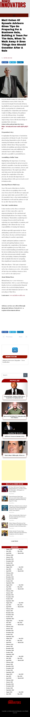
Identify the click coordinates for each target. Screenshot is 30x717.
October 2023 (9, 598)
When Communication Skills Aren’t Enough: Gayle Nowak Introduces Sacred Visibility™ (17, 517)
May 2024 (20, 587)
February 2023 (9, 608)
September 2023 (10, 600)
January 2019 (9, 682)
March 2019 (21, 678)
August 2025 (9, 567)
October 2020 (9, 652)
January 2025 (9, 575)
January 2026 (9, 557)
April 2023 (8, 606)
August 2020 (9, 656)
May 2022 (20, 622)
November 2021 (10, 632)
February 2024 (9, 590)
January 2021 (9, 646)
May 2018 (20, 694)
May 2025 (20, 569)
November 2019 (10, 668)
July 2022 (21, 620)
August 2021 (9, 638)
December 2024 (10, 577)
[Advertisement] (14, 470)
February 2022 (9, 626)
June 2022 (8, 622)
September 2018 (10, 690)
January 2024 (9, 593)
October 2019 (9, 670)
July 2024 (21, 585)
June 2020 (8, 658)
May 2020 (20, 658)
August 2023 (9, 602)
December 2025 (10, 559)
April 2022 (8, 624)
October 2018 (9, 688)
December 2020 (10, 648)
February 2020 (9, 662)
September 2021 (10, 636)
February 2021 (9, 644)
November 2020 (10, 650)
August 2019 (9, 674)
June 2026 (8, 551)
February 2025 (9, 573)
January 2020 (9, 664)
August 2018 (9, 692)
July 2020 (21, 656)
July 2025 (21, 567)
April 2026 (8, 553)
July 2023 (21, 602)
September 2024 (10, 583)
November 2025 (10, 561)
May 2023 (20, 604)
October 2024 (9, 581)
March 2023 (21, 606)
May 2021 (20, 640)
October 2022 (9, 616)
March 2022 (21, 624)
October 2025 (9, 563)
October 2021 (9, 634)
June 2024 (8, 587)
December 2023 (10, 594)
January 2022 (9, 628)
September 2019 (10, 672)
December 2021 (10, 630)
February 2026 (9, 555)
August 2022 (9, 620)
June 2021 (8, 640)
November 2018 (10, 686)
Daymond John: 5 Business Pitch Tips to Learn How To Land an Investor (15, 391)
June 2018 (8, 694)
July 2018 (21, 692)
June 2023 (8, 604)
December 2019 (10, 666)
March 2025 (21, 571)
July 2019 (21, 674)
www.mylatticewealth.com (17, 295)
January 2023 (9, 610)
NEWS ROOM (8, 58)
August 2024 (9, 585)
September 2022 (10, 618)
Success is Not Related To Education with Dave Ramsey (15, 411)
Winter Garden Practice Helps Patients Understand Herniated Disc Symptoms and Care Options (18, 532)
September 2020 (10, 654)
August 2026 (9, 549)
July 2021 (21, 638)
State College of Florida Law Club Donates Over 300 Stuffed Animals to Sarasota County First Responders (18, 525)
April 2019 (8, 678)
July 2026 (21, 549)
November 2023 (10, 596)
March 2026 (21, 553)
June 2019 (8, 676)
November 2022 (10, 614)
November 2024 (10, 579)
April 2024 (8, 589)
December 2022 (10, 612)
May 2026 (20, 551)
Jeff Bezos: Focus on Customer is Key (15, 431)
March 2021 (21, 642)
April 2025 (8, 571)
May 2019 (20, 676)
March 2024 (21, 589)
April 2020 (8, 660)
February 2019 (9, 680)
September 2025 (10, 565)
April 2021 (8, 642)
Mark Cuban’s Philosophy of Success (15, 450)
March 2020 (21, 660)
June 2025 (8, 569)
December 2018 (10, 684)
